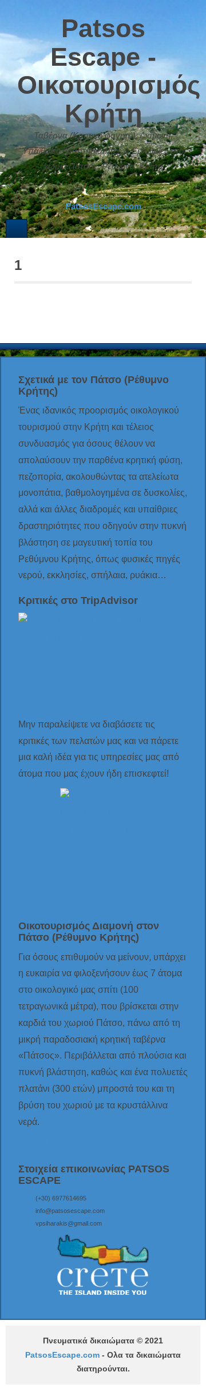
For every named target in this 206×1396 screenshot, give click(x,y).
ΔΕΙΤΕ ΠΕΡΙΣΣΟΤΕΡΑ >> (71, 1143)
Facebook (94, 189)
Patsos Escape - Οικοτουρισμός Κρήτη (108, 71)
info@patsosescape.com (70, 1210)
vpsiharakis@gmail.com (68, 1223)
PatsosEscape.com (62, 1355)
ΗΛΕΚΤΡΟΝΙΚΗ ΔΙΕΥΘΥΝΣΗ (79, 189)
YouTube (125, 189)
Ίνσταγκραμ (110, 189)
